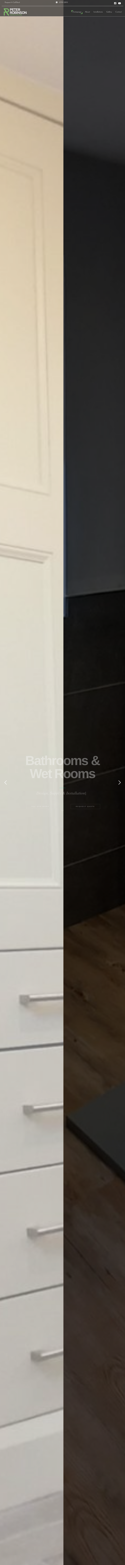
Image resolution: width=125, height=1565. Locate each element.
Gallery (109, 12)
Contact (118, 12)
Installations (98, 12)
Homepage (76, 12)
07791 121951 (63, 2)
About (87, 12)
